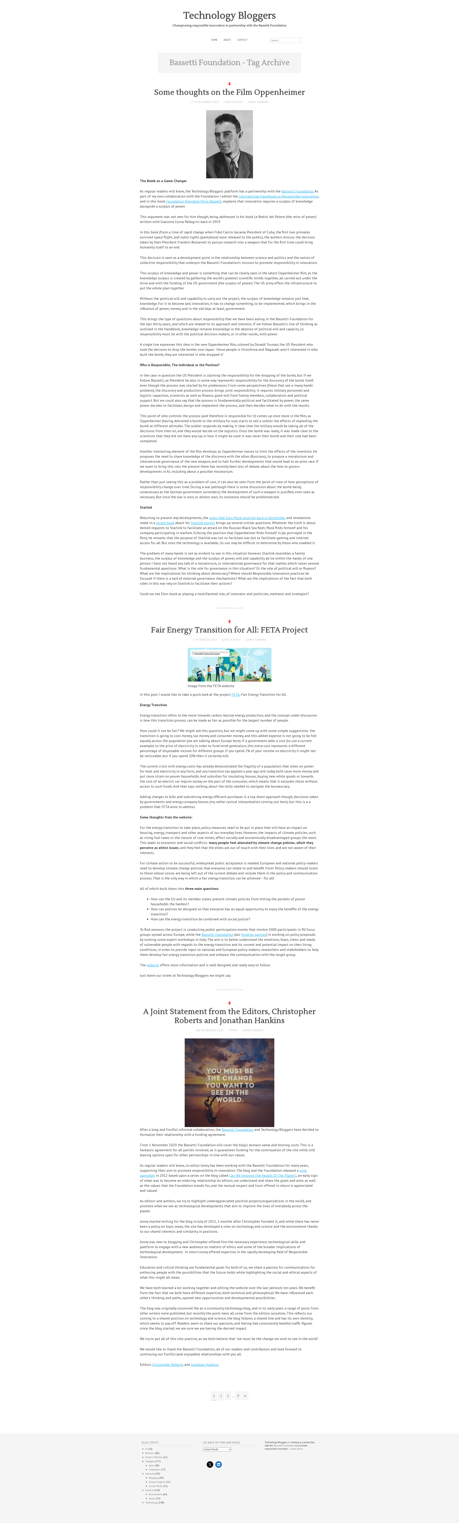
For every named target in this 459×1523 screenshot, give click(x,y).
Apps (151, 1465)
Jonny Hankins (258, 102)
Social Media (156, 1486)
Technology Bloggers (229, 16)
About (227, 39)
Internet (149, 1473)
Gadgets (149, 1461)
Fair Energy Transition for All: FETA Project (229, 630)
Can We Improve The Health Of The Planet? (262, 1175)
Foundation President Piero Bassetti (194, 201)
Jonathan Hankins (205, 1364)
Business (149, 1453)
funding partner (253, 934)
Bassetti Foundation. (297, 191)
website (153, 965)
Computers (154, 1469)
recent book (165, 522)
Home (214, 39)
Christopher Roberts (167, 1364)
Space (152, 1498)
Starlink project (203, 522)
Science (149, 1490)
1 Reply (233, 1030)
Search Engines (157, 1482)
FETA (235, 694)
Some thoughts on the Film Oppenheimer (229, 92)
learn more (297, 1448)
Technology (151, 1502)
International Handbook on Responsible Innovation (278, 196)
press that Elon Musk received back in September (247, 517)
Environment (155, 1494)
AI (146, 1449)
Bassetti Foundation (217, 934)
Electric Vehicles (153, 1457)
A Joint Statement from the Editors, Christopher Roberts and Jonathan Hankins (229, 1016)
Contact (242, 39)
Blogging (153, 1477)
